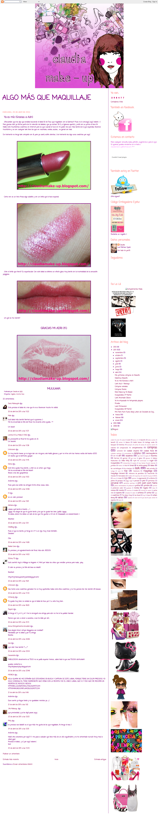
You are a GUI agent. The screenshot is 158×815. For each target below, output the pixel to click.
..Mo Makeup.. (12, 708)
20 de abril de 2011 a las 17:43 (18, 593)
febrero (118, 417)
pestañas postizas (129, 483)
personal (114, 483)
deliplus (137, 453)
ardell (112, 440)
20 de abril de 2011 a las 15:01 (18, 581)
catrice (136, 445)
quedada (128, 488)
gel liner (133, 458)
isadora (134, 463)
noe (9, 643)
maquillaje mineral (118, 473)
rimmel (143, 490)
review (113, 490)
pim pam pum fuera (147, 483)
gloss (140, 458)
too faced (137, 495)
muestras (137, 476)
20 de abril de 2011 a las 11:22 (18, 411)
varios (120, 497)
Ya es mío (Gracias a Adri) (124, 381)
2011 (115, 350)
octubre (118, 355)
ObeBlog (11, 527)
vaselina (130, 498)
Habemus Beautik (121, 378)
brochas (121, 445)
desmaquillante (151, 453)
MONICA (11, 675)
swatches (115, 495)
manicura (136, 471)
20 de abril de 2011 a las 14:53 (18, 554)
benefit (113, 442)
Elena (10, 464)
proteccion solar (118, 488)
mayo (117, 369)
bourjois (113, 445)
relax (153, 488)
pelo (143, 481)
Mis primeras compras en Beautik (127, 375)
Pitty (9, 721)
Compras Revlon (121, 389)
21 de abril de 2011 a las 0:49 (18, 692)
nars (114, 478)
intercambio (126, 463)
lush (119, 471)
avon (128, 440)
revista (18, 394)
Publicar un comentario (11, 754)
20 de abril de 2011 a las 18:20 (18, 605)
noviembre (119, 352)
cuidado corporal (133, 451)
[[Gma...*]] (11, 558)
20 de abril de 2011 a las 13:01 (18, 501)
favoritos (154, 456)
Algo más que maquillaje (46, 98)
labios (152, 465)
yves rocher (152, 498)
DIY (114, 456)
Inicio (56, 759)
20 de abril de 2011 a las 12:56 (18, 489)
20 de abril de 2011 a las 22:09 (19, 639)
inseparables (115, 463)
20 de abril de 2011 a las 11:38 (18, 445)
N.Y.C (155, 476)
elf (120, 455)
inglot (151, 461)
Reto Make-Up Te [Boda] (123, 392)
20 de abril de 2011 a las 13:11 (18, 523)
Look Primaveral (120, 406)
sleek (133, 493)
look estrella (151, 468)
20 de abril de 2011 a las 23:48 (19, 671)
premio (137, 485)
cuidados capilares (116, 453)
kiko (125, 465)
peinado (136, 481)
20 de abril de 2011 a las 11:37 (18, 431)
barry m (135, 440)
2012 (115, 347)
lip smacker (128, 468)
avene (123, 440)
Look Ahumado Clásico (123, 398)
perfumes (151, 481)
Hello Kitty (125, 461)
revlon (136, 490)
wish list (137, 498)
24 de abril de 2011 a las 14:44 (18, 748)
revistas (129, 490)
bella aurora (151, 440)
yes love (144, 498)
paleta (113, 481)
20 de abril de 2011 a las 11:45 (18, 460)
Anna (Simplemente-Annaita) (19, 626)
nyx (125, 478)
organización (142, 478)
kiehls (120, 466)
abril (117, 372)
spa (156, 493)
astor (117, 440)
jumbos (113, 465)
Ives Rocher (142, 463)
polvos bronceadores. (120, 486)
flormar (116, 458)
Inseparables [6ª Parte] (123, 409)
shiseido (127, 493)
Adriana (11, 505)
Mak (9, 415)
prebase (130, 486)
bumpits (129, 445)
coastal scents (151, 445)
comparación (124, 448)
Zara (120, 500)
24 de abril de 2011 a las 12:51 (18, 729)
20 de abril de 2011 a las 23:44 (19, 651)
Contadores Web (117, 102)
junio (117, 367)
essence (129, 455)
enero (117, 420)
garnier (125, 458)
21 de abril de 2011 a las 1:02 (18, 704)
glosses (148, 458)
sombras (141, 493)
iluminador (143, 461)
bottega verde (149, 442)
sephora (119, 493)
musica (150, 476)
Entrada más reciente (11, 759)
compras (152, 448)
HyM (134, 461)
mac (126, 471)
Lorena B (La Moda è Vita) (17, 435)
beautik (142, 440)
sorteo (149, 493)
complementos (137, 448)
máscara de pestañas (136, 473)
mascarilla (150, 473)
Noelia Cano (12, 546)
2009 (115, 426)
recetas (136, 488)
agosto (117, 361)
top (144, 495)
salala (149, 490)
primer (155, 486)
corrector (120, 451)
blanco (128, 442)
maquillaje (147, 471)
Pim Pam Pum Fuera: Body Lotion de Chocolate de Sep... (135, 412)
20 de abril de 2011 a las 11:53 (18, 477)
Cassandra (12, 655)
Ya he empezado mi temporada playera (129, 400)
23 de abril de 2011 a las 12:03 (18, 717)
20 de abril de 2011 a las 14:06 (18, 542)
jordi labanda (151, 463)
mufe (144, 476)
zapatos (113, 500)
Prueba (117, 403)
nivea (119, 478)
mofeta (130, 476)
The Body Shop (127, 495)
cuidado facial (149, 451)
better (121, 442)
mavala (113, 476)
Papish (10, 609)
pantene (120, 481)
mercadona (121, 476)
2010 (115, 423)
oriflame (152, 478)
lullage (113, 471)
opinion (134, 478)
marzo (117, 415)
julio (117, 364)
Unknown (11, 449)
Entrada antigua (100, 759)
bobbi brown (137, 442)
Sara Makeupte (13, 403)
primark (147, 485)
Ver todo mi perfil (124, 250)
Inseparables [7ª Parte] (123, 395)
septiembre (119, 358)
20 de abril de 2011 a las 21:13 (18, 622)
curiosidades (127, 453)
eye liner (140, 456)
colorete (113, 448)
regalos (13, 394)
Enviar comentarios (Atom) (22, 764)
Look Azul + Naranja (122, 384)
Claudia (122, 245)
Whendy (11, 597)
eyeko (147, 456)
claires (142, 445)
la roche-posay (142, 465)
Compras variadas (121, 386)
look (137, 468)
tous (22, 394)
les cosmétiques (116, 468)
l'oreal (132, 465)
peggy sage (129, 481)
